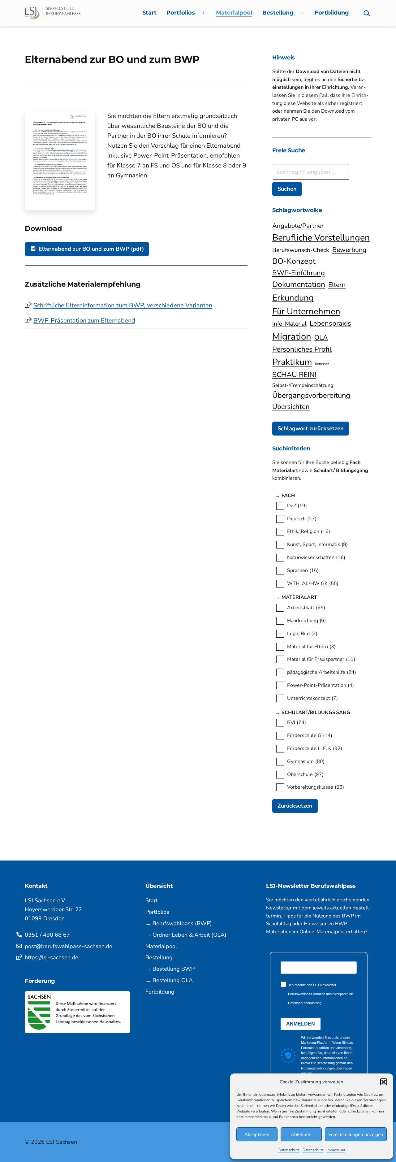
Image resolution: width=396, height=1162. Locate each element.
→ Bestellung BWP (170, 969)
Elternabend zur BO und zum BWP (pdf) (90, 249)
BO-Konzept (294, 261)
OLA (321, 337)
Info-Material (289, 324)
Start (149, 12)
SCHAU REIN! (294, 374)
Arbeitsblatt (306, 607)
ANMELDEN (300, 1023)
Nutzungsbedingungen (318, 1068)
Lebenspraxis (330, 323)
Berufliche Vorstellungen (321, 238)
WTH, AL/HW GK (312, 583)
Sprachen (303, 570)
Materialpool (234, 12)
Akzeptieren (256, 1134)
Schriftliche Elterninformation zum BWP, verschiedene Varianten (122, 305)
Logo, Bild (302, 633)
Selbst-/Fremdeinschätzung (302, 385)
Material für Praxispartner (321, 659)
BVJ (296, 722)
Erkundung (293, 298)
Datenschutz (288, 1149)
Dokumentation (298, 284)
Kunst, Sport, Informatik (317, 544)
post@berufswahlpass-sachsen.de (68, 946)
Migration (291, 336)
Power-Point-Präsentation (320, 685)
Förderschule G (309, 735)
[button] (384, 1082)
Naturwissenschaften (316, 557)
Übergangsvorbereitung (311, 395)
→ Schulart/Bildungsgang (320, 712)
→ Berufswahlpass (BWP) (178, 923)
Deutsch (301, 518)
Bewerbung (349, 249)
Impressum (336, 1149)
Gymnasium (306, 761)
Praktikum (292, 362)
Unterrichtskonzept (312, 698)
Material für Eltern (311, 646)
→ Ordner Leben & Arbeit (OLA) (185, 935)
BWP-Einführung (298, 273)
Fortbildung (332, 12)
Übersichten (291, 406)
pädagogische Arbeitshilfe (321, 672)
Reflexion (322, 364)
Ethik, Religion (308, 531)
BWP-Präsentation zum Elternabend (84, 320)
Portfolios (180, 12)
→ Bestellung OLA (169, 980)
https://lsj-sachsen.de (51, 957)
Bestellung (278, 12)
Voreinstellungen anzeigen (355, 1134)
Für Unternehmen (306, 311)
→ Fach (290, 495)
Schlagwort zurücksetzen (311, 428)
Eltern (337, 284)
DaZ (297, 505)
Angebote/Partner (298, 225)
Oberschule (305, 774)
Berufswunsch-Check (300, 250)
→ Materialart (303, 597)
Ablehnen (301, 1134)
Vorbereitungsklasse (315, 787)
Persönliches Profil (302, 349)
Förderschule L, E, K (314, 748)
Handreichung (306, 620)
